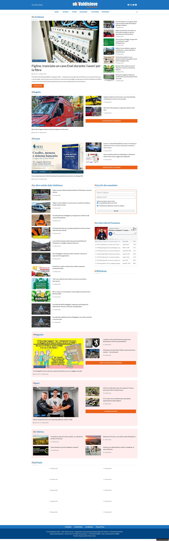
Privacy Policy (100, 527)
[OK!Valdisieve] (85, 4)
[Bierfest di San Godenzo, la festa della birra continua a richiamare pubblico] (109, 69)
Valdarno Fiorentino (39, 60)
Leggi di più (38, 85)
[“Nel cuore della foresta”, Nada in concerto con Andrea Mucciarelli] (41, 283)
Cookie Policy (78, 527)
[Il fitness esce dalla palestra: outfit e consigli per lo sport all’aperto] (93, 450)
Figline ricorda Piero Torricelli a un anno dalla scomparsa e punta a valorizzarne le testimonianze (126, 32)
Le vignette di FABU (39, 366)
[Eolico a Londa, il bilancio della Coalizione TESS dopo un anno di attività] (41, 194)
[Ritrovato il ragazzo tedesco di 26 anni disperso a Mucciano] (57, 111)
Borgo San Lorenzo (38, 125)
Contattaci (68, 527)
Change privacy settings (162, 539)
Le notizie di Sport (110, 411)
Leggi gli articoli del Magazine (111, 362)
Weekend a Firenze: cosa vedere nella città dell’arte (119, 436)
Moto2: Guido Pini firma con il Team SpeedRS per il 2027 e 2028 (52, 419)
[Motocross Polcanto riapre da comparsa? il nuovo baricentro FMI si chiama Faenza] (93, 391)
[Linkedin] (136, 5)
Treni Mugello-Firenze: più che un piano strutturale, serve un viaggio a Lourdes (57, 371)
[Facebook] (128, 5)
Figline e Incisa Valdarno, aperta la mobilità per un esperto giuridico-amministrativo (126, 50)
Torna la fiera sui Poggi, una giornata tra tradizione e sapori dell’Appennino (126, 41)
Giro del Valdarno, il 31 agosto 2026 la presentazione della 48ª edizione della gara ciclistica (126, 23)
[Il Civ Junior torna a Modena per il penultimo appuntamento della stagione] (93, 402)
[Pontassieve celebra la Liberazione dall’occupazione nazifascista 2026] (41, 271)
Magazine (83, 12)
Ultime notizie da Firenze (111, 167)
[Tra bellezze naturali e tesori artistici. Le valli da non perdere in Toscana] (40, 440)
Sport (74, 12)
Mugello (36, 415)
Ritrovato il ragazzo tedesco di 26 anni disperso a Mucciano (50, 129)
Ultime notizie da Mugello (111, 121)
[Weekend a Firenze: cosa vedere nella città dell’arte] (93, 440)
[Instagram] (131, 5)
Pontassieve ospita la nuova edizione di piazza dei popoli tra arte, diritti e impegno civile (126, 59)
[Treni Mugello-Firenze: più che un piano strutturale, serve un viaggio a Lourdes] (58, 353)
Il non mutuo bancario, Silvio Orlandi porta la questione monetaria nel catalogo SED (57, 176)
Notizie (65, 12)
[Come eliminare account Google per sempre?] (40, 450)
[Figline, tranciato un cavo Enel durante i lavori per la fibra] (66, 42)
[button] (136, 12)
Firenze (35, 171)
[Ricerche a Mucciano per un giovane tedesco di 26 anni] (93, 111)
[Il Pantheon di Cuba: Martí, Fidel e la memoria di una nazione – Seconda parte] (93, 353)
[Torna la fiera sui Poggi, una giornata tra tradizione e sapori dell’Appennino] (109, 42)
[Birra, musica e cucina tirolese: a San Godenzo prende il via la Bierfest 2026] (41, 296)
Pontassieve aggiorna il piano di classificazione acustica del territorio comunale (126, 76)
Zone (56, 12)
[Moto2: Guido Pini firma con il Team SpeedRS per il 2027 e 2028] (58, 402)
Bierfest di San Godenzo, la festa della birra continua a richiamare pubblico (125, 67)
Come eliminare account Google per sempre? (65, 447)
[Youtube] (133, 5)
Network (105, 12)
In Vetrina (95, 12)
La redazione (89, 527)
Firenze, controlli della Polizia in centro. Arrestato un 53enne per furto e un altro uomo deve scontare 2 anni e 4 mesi (120, 145)
